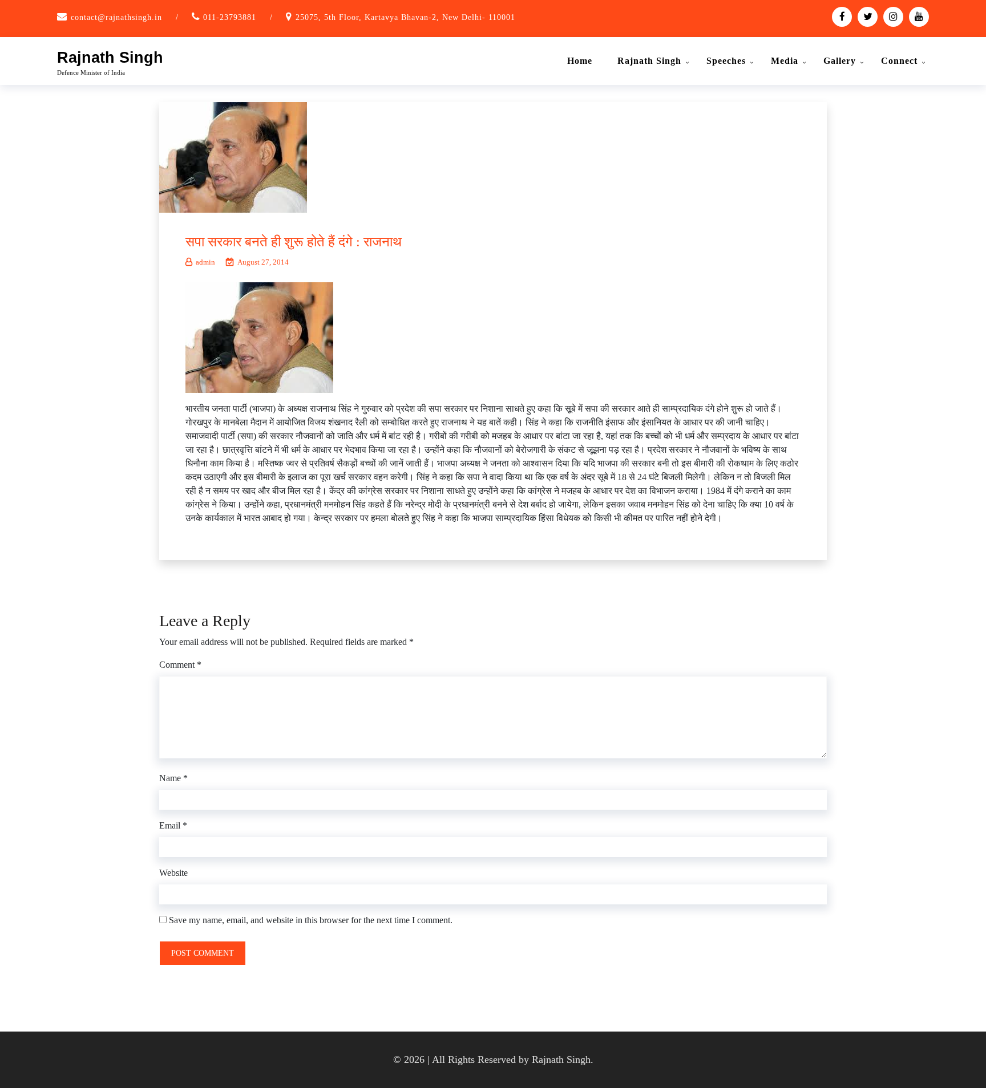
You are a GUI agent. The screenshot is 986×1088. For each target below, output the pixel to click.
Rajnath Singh (110, 57)
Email (173, 825)
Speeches (726, 61)
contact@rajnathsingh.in (116, 17)
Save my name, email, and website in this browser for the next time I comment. (310, 920)
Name (173, 778)
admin (205, 262)
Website (173, 873)
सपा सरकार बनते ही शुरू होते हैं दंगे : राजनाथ (293, 241)
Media (784, 61)
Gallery (839, 61)
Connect (899, 61)
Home (579, 61)
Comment (180, 664)
